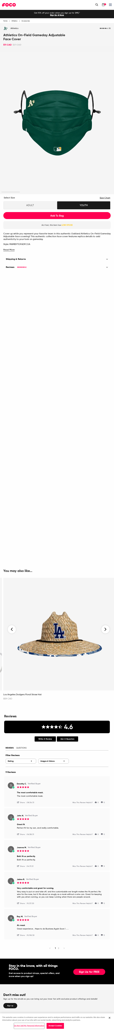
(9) (110, 28)
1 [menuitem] (55, 948)
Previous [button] (12, 629)
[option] (57, 14)
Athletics (14, 28)
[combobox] (21, 761)
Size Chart (105, 198)
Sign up (10, 1006)
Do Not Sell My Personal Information (29, 1026)
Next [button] (105, 629)
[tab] (45, 739)
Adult (30, 205)
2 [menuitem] (58, 948)
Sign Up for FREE (89, 972)
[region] (57, 1022)
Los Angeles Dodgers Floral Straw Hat (22, 695)
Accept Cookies (55, 1026)
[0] (103, 4)
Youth (84, 205)
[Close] (109, 1018)
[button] (22, 802)
